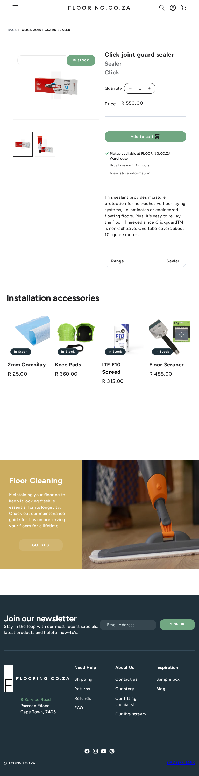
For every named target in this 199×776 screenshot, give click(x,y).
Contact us (126, 679)
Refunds (82, 698)
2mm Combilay (27, 364)
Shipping (83, 679)
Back (12, 30)
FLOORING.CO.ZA (21, 763)
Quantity (113, 88)
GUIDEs (41, 545)
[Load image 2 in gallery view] (45, 144)
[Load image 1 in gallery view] (23, 144)
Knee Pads (68, 364)
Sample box (168, 679)
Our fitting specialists (126, 701)
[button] (15, 8)
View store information (130, 173)
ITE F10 (111, 364)
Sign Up (177, 624)
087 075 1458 (181, 762)
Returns (82, 688)
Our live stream (130, 713)
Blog (160, 688)
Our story (124, 688)
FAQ (78, 707)
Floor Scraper (166, 364)
